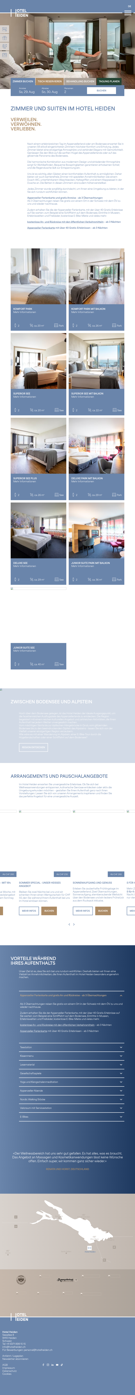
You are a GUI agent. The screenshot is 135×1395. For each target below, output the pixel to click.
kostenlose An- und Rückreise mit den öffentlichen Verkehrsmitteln (65, 222)
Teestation (26, 1047)
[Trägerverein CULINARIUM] (91, 1279)
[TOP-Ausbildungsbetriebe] (90, 1296)
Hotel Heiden (10, 1332)
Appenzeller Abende (31, 1090)
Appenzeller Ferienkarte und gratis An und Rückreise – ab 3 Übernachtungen (63, 995)
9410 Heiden (9, 1338)
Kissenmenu (27, 1056)
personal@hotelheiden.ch (38, 1350)
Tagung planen (109, 81)
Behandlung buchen (80, 81)
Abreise (45, 88)
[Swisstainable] (44, 1279)
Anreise (22, 88)
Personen (68, 88)
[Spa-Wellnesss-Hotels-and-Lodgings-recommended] (21, 1296)
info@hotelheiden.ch (14, 1347)
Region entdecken (33, 747)
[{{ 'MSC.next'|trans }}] (69, 924)
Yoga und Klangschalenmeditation (39, 1082)
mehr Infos (27, 911)
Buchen (101, 90)
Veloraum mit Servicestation (36, 1108)
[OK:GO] (114, 1279)
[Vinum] (67, 1296)
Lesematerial (27, 1064)
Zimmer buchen (23, 81)
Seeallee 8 (8, 1335)
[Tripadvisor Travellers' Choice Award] (21, 1279)
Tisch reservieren (50, 81)
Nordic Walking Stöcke (32, 1099)
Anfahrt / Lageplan (12, 1356)
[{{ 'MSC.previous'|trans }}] (74, 924)
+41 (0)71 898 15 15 (16, 1344)
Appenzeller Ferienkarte (41, 228)
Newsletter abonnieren (15, 1359)
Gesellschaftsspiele (30, 1073)
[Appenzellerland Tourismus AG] (67, 1279)
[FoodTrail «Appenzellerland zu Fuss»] (44, 1296)
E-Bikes (24, 1116)
